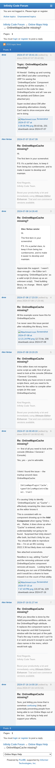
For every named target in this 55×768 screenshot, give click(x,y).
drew (4, 55)
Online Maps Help (38, 24)
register (24, 39)
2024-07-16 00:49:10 (27, 431)
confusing (31, 705)
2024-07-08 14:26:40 (27, 211)
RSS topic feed (14, 44)
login (15, 39)
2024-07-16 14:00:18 (27, 684)
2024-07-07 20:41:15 (27, 55)
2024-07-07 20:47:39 (27, 139)
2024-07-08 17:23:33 (27, 297)
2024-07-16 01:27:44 (27, 602)
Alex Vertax (7, 139)
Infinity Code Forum (16, 5)
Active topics (10, 16)
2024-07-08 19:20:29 (27, 352)
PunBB (22, 760)
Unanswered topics (26, 16)
